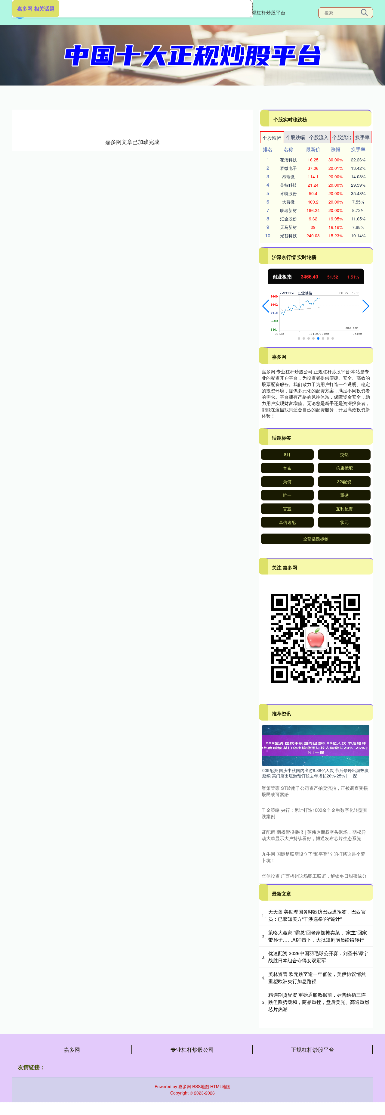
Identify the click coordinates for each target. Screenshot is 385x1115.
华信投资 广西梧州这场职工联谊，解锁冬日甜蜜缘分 (314, 876)
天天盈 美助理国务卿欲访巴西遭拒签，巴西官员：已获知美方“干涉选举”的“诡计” (317, 915)
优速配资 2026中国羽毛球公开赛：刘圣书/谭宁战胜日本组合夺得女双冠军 (318, 957)
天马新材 (288, 227)
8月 (287, 454)
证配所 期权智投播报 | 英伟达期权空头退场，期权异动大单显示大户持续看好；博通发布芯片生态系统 (314, 835)
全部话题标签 (315, 539)
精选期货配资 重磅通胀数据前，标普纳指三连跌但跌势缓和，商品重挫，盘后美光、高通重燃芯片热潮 (318, 1002)
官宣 (287, 509)
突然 (344, 454)
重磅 (344, 495)
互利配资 (344, 509)
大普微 (288, 202)
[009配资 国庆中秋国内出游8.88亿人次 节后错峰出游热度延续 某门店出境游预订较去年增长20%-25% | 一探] (315, 745)
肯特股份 (288, 193)
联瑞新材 (288, 210)
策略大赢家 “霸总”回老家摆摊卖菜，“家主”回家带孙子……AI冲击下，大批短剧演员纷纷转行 (317, 936)
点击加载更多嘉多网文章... (132, 141)
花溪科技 (288, 160)
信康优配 (344, 468)
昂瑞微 (288, 176)
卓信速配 (287, 522)
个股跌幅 (295, 137)
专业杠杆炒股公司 (192, 1049)
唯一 (287, 495)
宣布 (287, 468)
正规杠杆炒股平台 (266, 12)
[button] (266, 306)
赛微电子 (288, 168)
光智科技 (288, 235)
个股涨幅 (272, 137)
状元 (344, 522)
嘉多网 (72, 1049)
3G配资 (344, 481)
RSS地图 (200, 1086)
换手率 (362, 137)
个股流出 (342, 137)
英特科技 (288, 185)
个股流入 (318, 137)
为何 (287, 481)
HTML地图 (220, 1086)
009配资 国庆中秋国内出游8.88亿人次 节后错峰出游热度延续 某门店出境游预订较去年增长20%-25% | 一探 (315, 773)
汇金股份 (288, 219)
